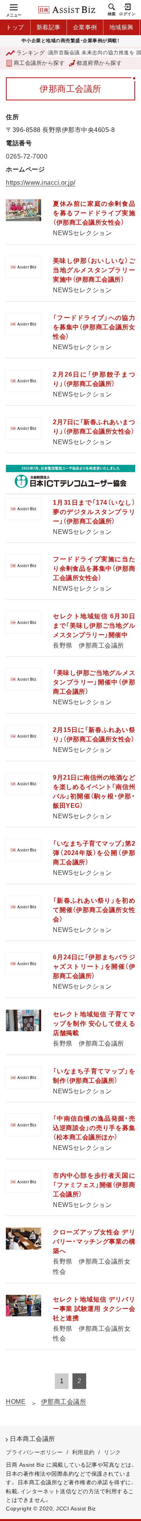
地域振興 (121, 27)
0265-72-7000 (26, 156)
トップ (15, 27)
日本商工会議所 (32, 1438)
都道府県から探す (99, 63)
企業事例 (85, 27)
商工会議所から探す (39, 63)
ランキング (30, 53)
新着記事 (48, 27)
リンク (112, 1452)
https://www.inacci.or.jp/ (41, 182)
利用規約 (83, 1452)
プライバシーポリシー (34, 1452)
